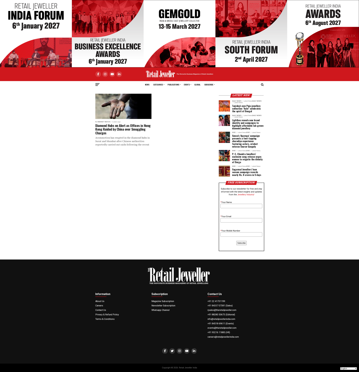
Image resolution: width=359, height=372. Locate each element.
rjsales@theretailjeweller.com (222, 310)
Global (197, 84)
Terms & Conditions (105, 319)
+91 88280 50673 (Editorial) (221, 314)
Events (187, 84)
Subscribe (208, 84)
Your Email (225, 216)
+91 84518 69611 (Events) (221, 323)
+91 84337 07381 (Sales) (220, 305)
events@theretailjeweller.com (222, 328)
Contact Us (100, 310)
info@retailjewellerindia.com (221, 319)
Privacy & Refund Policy (107, 314)
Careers (99, 305)
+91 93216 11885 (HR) (219, 332)
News (147, 84)
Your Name (226, 202)
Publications (173, 84)
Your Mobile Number (230, 231)
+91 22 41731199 (216, 301)
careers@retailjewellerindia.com (223, 337)
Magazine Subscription (162, 301)
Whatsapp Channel (160, 310)
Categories (158, 84)
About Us (99, 301)
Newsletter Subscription (163, 305)
